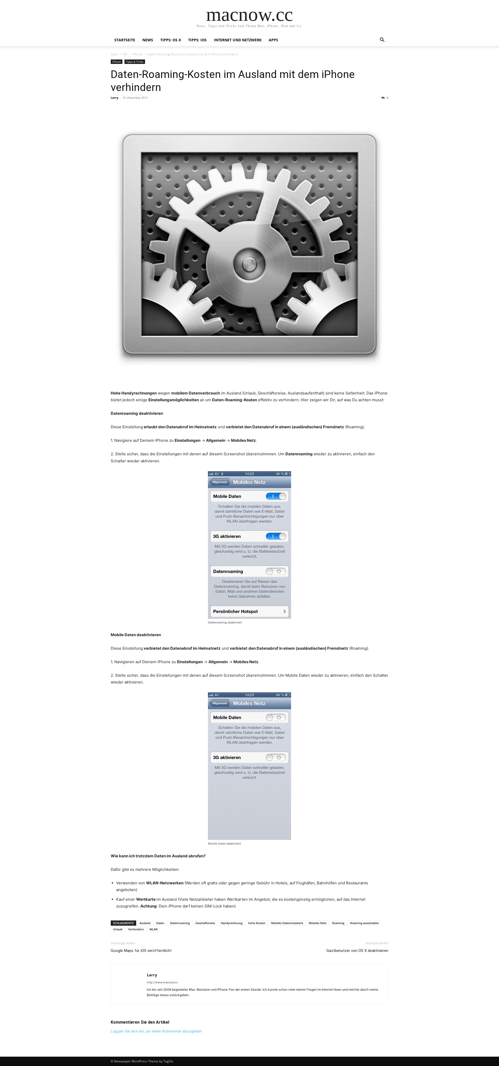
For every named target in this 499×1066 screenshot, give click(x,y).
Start (114, 54)
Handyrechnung (231, 923)
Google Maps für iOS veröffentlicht (141, 950)
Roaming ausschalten (364, 923)
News (147, 39)
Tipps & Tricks (134, 61)
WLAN (153, 929)
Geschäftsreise (205, 923)
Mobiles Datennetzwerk (287, 923)
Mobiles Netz (317, 923)
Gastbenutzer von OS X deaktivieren (357, 950)
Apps (273, 39)
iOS (125, 54)
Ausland (145, 923)
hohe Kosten (256, 923)
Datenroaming (180, 923)
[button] (382, 40)
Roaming (338, 923)
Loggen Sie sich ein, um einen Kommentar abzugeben (156, 1031)
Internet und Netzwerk (237, 39)
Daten (160, 923)
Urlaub (117, 929)
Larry (114, 98)
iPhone (137, 54)
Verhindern (136, 929)
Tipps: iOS (197, 39)
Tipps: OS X (170, 39)
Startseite (124, 39)
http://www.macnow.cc (162, 982)
